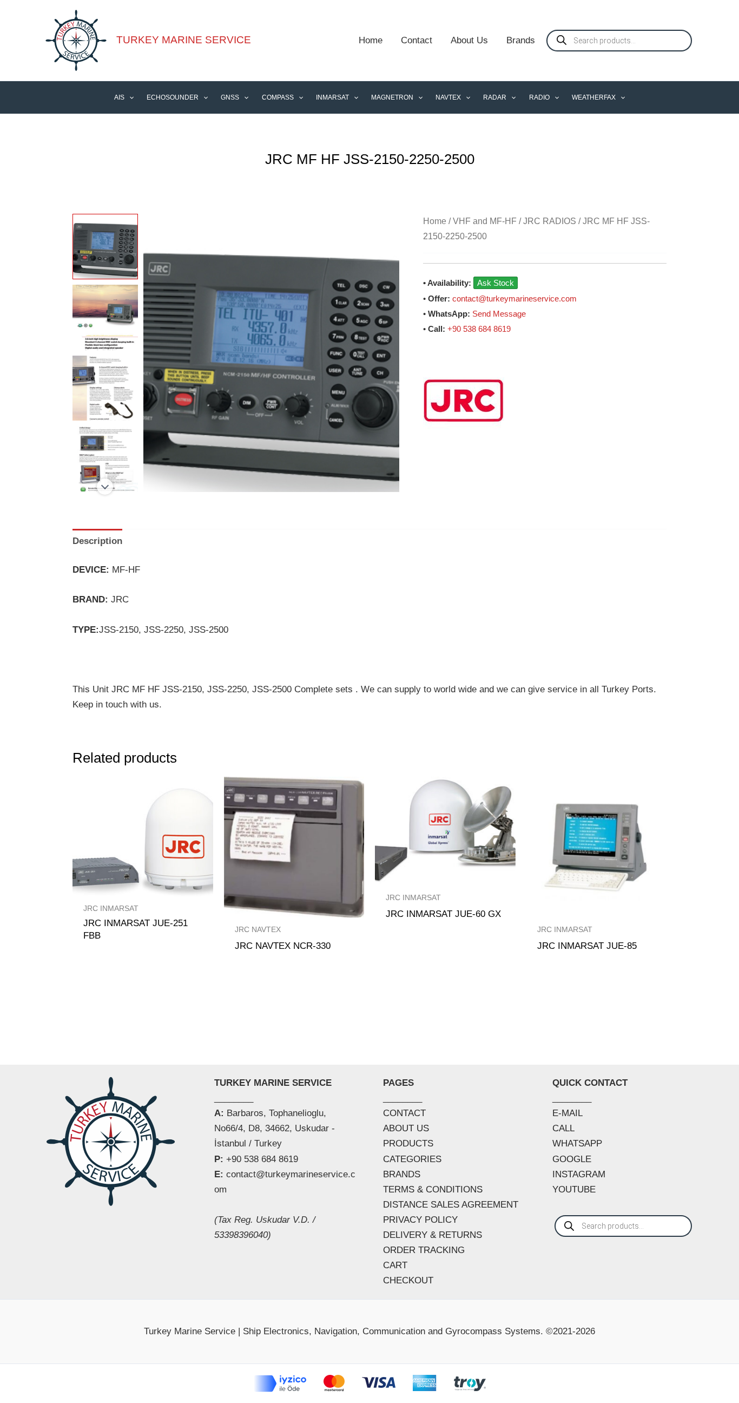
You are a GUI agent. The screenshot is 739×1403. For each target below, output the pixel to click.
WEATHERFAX (594, 97)
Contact (416, 40)
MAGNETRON (392, 97)
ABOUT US (406, 1128)
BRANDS (401, 1174)
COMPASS (278, 97)
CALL (563, 1128)
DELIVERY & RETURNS (432, 1235)
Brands (520, 40)
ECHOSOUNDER (173, 97)
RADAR (494, 97)
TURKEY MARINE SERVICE (183, 39)
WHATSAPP (577, 1143)
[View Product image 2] (105, 317)
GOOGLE (571, 1159)
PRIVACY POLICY (420, 1220)
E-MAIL (567, 1113)
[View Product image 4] (105, 458)
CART (395, 1265)
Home (370, 40)
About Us (469, 40)
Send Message (499, 313)
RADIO (539, 97)
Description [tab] (97, 541)
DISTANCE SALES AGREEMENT (450, 1204)
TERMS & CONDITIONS (433, 1189)
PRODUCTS (408, 1143)
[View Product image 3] (105, 388)
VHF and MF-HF (485, 221)
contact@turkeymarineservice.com (514, 298)
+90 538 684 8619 (479, 328)
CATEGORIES (412, 1159)
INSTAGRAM (578, 1174)
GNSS (230, 97)
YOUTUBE (574, 1189)
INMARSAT (332, 97)
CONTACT (404, 1113)
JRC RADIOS (549, 221)
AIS (119, 97)
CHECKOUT (408, 1280)
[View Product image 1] (105, 246)
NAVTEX (448, 97)
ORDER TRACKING (424, 1250)
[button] (129, 97)
